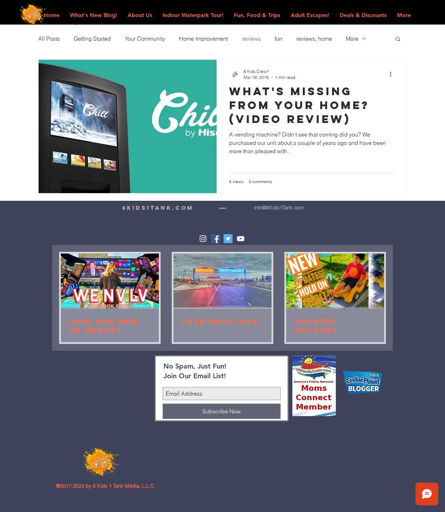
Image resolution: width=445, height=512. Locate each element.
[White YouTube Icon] (240, 238)
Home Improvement (203, 38)
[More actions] (393, 74)
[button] (398, 39)
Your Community (145, 38)
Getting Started (92, 38)
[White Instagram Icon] (203, 238)
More (352, 38)
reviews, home (314, 38)
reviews (251, 38)
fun (278, 38)
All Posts (49, 38)
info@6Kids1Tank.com (279, 207)
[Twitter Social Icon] (228, 238)
